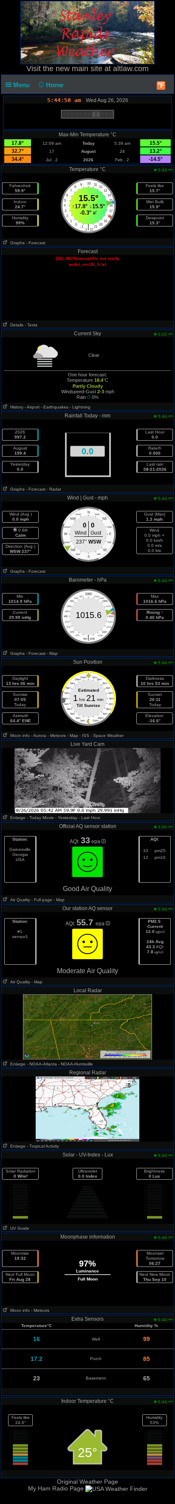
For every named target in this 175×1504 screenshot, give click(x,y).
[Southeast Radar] (87, 1109)
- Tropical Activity (43, 1146)
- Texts (31, 325)
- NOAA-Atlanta (42, 1064)
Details (15, 325)
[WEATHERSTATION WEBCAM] (87, 780)
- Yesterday (66, 817)
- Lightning (80, 407)
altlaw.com (131, 68)
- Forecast (35, 242)
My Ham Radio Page (56, 1488)
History (15, 407)
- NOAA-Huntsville (75, 1064)
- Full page (41, 899)
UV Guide (18, 1228)
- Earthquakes (54, 407)
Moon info (19, 735)
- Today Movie (40, 817)
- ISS (84, 735)
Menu (22, 84)
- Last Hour (89, 817)
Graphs (16, 242)
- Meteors (57, 735)
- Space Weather (107, 735)
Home (55, 84)
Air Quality (19, 899)
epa (96, 841)
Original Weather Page (87, 1481)
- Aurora (38, 735)
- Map (52, 653)
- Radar (54, 489)
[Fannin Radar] (87, 1026)
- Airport (32, 407)
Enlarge (16, 817)
